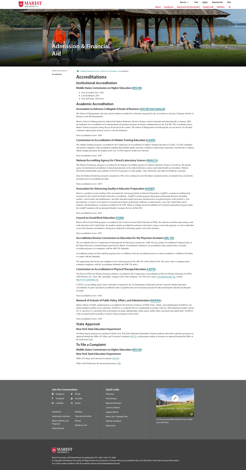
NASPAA (156, 300)
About (158, 7)
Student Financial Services (90, 71)
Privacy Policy (116, 460)
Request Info (217, 2)
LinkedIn (59, 403)
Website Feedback (113, 421)
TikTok (77, 394)
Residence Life (81, 425)
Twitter (78, 403)
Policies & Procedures (59, 71)
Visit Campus (111, 398)
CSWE (119, 218)
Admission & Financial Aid (188, 7)
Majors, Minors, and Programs (60, 422)
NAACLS (152, 160)
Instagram (60, 394)
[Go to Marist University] (28, 3)
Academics (169, 7)
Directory (110, 394)
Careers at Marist (113, 407)
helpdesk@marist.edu (110, 463)
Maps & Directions (113, 403)
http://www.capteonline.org (87, 279)
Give (229, 2)
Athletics (221, 7)
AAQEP (150, 188)
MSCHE (137, 88)
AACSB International (152, 109)
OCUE (133, 336)
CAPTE (151, 269)
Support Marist (112, 412)
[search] (230, 7)
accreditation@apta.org (166, 276)
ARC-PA (168, 238)
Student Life (208, 7)
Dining (78, 420)
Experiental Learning (61, 416)
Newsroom (110, 425)
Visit (196, 2)
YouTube (78, 398)
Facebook (60, 398)
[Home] (78, 71)
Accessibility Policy (131, 460)
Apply (205, 2)
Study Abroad (58, 428)
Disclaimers (104, 460)
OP (90, 339)
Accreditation (57, 74)
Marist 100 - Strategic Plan (117, 416)
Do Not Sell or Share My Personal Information (160, 460)
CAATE (151, 140)
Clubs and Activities (83, 416)
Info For (183, 2)
